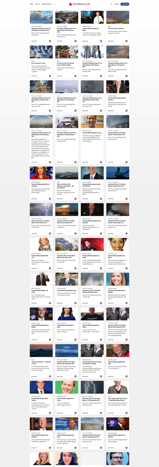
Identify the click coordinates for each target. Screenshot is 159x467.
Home (31, 4)
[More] (54, 4)
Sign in (117, 4)
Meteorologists (47, 4)
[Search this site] (111, 4)
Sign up (37, 4)
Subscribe (125, 4)
